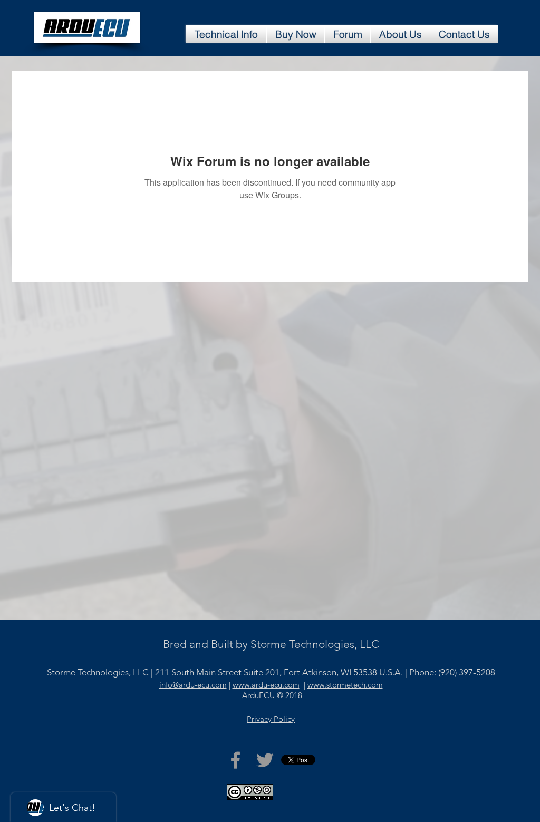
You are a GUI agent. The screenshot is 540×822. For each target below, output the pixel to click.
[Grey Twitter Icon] (265, 760)
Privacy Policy (271, 719)
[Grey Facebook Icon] (235, 760)
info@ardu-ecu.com (193, 685)
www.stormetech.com (345, 685)
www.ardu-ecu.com (266, 685)
